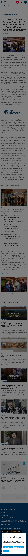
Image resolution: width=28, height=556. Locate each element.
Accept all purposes (8, 547)
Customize (6, 550)
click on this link (16, 544)
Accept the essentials (19, 547)
